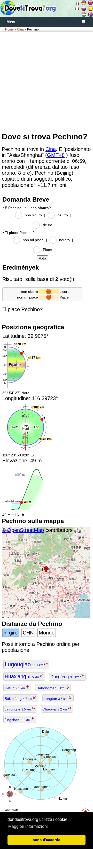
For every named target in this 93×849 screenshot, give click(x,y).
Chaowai (55, 709)
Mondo (47, 633)
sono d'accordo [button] (46, 840)
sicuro (47, 225)
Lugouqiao (24, 664)
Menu (11, 22)
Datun (15, 688)
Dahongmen (50, 688)
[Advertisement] (46, 81)
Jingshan (17, 720)
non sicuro (33, 215)
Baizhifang (19, 699)
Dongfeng (65, 676)
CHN (28, 633)
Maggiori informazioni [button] (28, 826)
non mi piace (33, 240)
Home (9, 29)
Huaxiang (22, 676)
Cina (20, 29)
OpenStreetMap (25, 530)
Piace (47, 250)
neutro (62, 215)
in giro (11, 633)
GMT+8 (56, 155)
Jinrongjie (18, 709)
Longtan (56, 699)
